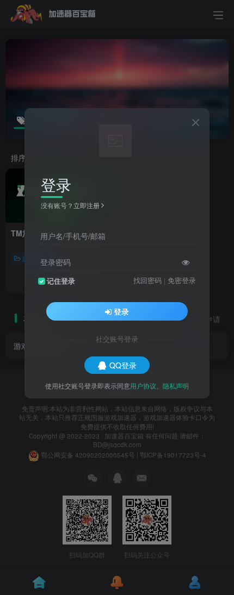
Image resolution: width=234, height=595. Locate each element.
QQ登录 (123, 365)
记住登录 (61, 281)
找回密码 (147, 280)
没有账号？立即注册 (70, 205)
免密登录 (182, 280)
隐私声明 (176, 385)
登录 (121, 311)
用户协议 (143, 385)
